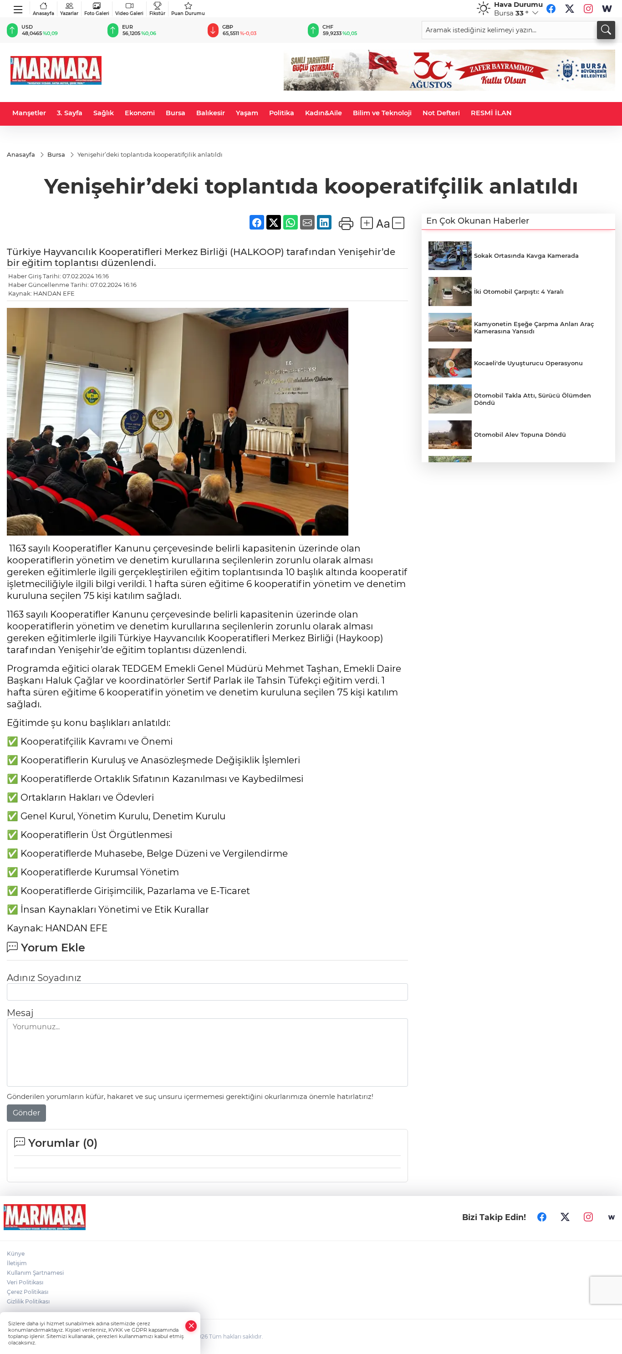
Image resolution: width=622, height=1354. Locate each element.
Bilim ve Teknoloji (382, 113)
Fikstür (157, 13)
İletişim (17, 1263)
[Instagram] (588, 8)
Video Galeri (129, 13)
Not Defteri (441, 113)
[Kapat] (191, 1326)
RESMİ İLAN (491, 113)
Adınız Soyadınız (44, 977)
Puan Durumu (188, 13)
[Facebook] (551, 8)
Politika (281, 113)
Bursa (175, 113)
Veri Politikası (25, 1282)
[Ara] (606, 30)
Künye (16, 1253)
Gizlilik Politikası (28, 1301)
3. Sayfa (69, 113)
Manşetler (29, 113)
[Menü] (18, 7)
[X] (569, 8)
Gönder (26, 1113)
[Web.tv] (607, 8)
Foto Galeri (96, 13)
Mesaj (20, 1012)
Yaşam (247, 113)
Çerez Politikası (27, 1291)
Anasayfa (43, 13)
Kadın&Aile (323, 113)
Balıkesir (210, 113)
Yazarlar (69, 13)
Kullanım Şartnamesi (35, 1272)
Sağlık (103, 113)
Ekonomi (140, 113)
